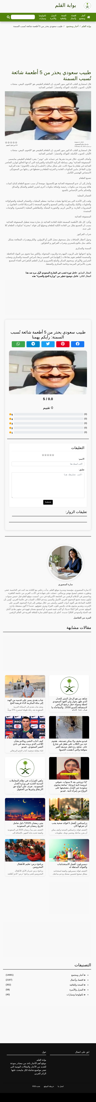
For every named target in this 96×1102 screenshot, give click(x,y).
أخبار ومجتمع (82, 16)
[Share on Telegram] (33, 344)
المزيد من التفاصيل (82, 617)
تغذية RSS (36, 1086)
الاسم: (81, 459)
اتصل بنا (61, 1086)
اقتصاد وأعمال (73, 16)
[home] (88, 17)
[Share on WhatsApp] (18, 344)
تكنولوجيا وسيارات (42, 16)
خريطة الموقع (49, 1086)
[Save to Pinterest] (63, 344)
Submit (48, 502)
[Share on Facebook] (77, 344)
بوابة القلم (86, 26)
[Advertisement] (48, 47)
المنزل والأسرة (53, 16)
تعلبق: (81, 469)
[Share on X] (48, 344)
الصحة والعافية (63, 16)
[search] (8, 17)
